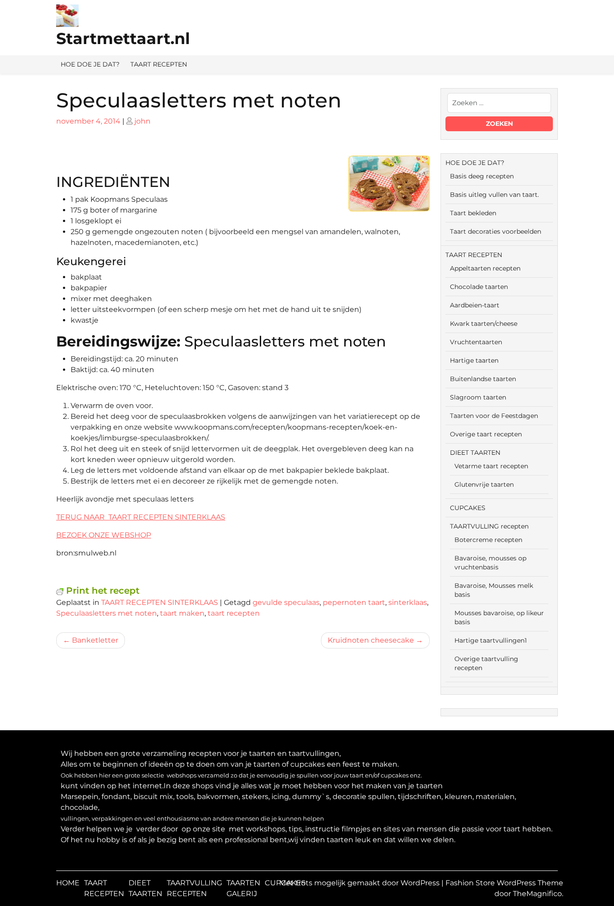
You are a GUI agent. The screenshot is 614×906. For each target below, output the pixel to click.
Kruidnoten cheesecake (371, 640)
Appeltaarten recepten (485, 268)
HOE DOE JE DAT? (90, 64)
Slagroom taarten (478, 397)
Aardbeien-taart (474, 305)
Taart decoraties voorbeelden (495, 231)
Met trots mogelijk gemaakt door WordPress (360, 883)
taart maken (182, 613)
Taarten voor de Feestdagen (494, 416)
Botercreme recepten (488, 540)
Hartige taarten (474, 360)
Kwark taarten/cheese (483, 324)
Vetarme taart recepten (491, 466)
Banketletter (95, 640)
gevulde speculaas (286, 602)
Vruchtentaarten (476, 342)
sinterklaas (407, 602)
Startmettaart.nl (123, 38)
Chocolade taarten (479, 287)
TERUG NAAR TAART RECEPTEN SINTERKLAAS (140, 517)
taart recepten (234, 613)
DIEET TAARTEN (475, 453)
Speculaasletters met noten (106, 613)
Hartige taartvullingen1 (490, 640)
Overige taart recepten (486, 434)
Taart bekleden (473, 213)
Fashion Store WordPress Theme (504, 883)
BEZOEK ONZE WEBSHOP (103, 535)
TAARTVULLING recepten (489, 526)
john (142, 121)
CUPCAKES (467, 508)
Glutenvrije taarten (484, 484)
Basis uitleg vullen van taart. (494, 195)
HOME (68, 883)
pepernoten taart (354, 602)
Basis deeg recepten (482, 176)
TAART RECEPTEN (158, 64)
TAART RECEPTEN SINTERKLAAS (159, 602)
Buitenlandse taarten (483, 379)
